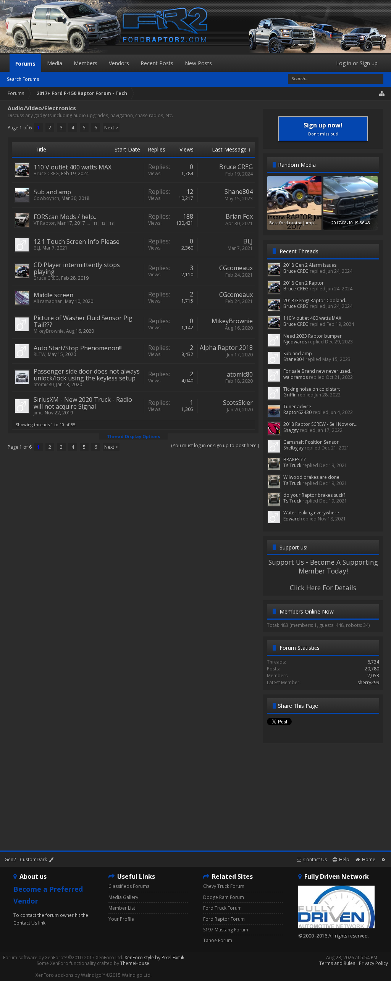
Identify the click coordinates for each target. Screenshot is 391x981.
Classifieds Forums (128, 886)
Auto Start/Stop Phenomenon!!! (78, 348)
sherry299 (368, 682)
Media (54, 63)
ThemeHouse (134, 963)
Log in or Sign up (357, 63)
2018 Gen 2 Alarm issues (309, 265)
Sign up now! (323, 129)
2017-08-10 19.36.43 (350, 223)
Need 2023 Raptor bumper (312, 336)
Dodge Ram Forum (223, 897)
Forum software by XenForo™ (63, 957)
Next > (111, 127)
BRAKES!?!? (294, 459)
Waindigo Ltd (136, 975)
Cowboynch (46, 198)
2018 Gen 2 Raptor (303, 283)
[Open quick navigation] (382, 93)
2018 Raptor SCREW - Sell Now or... (320, 424)
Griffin (290, 394)
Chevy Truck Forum (223, 886)
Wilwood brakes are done (311, 477)
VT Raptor (44, 223)
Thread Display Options (133, 436)
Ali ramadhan (48, 301)
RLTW (39, 354)
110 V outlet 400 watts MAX (72, 167)
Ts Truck (292, 465)
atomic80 (44, 384)
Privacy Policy (373, 963)
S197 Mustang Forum (225, 929)
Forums (25, 63)
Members (85, 63)
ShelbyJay (293, 448)
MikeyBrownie (49, 331)
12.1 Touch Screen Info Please (77, 241)
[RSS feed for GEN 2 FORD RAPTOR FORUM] (383, 859)
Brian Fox (239, 216)
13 (111, 223)
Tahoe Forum (217, 940)
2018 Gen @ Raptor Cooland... (316, 300)
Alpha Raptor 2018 (226, 347)
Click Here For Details (323, 587)
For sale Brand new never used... (318, 371)
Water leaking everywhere (311, 512)
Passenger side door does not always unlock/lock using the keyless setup (87, 374)
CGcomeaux (236, 268)
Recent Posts (157, 63)
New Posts (198, 63)
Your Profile (121, 919)
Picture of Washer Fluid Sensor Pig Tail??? (83, 321)
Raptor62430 (297, 412)
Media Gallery (123, 897)
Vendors (119, 63)
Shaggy (291, 430)
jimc (38, 412)
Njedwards (295, 341)
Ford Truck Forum (222, 908)
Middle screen (53, 295)
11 (95, 223)
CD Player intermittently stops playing (77, 268)
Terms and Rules (337, 963)
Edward (291, 518)
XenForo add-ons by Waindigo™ (70, 975)
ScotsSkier (238, 402)
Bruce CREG (46, 173)
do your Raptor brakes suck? (314, 495)
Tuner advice (297, 406)
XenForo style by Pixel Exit (152, 957)
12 (103, 223)
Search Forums (23, 79)
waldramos (295, 377)
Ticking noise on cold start (311, 389)
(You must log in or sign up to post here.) (215, 445)
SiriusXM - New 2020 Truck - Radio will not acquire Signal (83, 403)
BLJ (37, 248)
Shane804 (239, 191)
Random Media (297, 164)
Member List (121, 908)
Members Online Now (307, 611)
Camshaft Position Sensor (311, 442)
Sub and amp (52, 192)
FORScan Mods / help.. (65, 217)
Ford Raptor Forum (224, 919)
